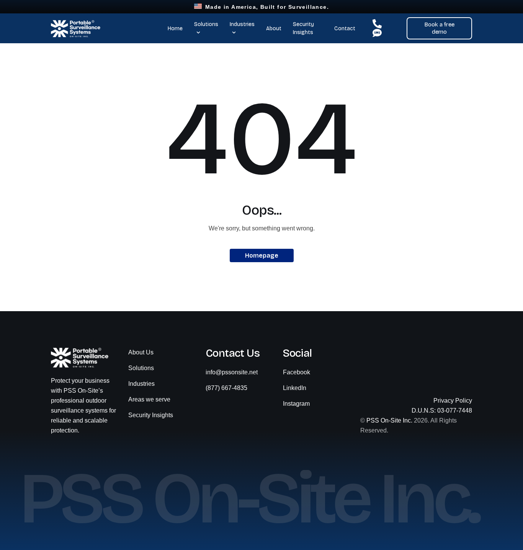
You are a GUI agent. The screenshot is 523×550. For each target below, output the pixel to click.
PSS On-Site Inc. (389, 420)
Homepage (261, 255)
